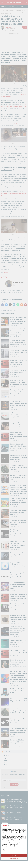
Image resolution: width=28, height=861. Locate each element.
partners (10, 829)
